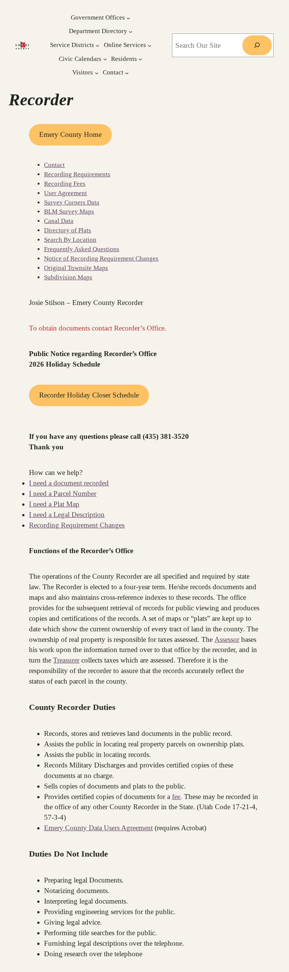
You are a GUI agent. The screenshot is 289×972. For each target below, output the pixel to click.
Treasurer (66, 660)
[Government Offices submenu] (128, 18)
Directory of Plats (67, 230)
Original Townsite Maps (76, 267)
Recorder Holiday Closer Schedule (89, 395)
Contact (54, 164)
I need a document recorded (69, 483)
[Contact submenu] (127, 73)
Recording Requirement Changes (77, 525)
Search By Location (70, 239)
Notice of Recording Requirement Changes (101, 258)
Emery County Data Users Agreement (98, 828)
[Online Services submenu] (149, 45)
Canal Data (58, 220)
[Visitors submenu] (97, 73)
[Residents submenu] (140, 59)
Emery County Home (70, 134)
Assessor (226, 639)
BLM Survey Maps (69, 211)
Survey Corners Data (71, 202)
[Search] (257, 45)
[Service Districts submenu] (97, 45)
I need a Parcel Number (62, 493)
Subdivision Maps (68, 277)
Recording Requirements (77, 174)
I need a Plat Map (54, 504)
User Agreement (65, 193)
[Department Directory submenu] (130, 31)
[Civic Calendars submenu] (105, 59)
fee (176, 797)
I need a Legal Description (67, 515)
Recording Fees (64, 183)
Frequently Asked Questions (81, 249)
